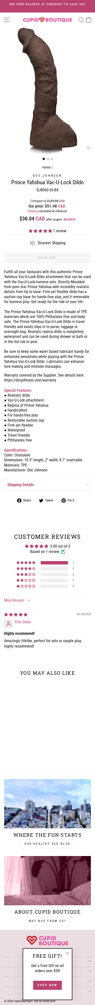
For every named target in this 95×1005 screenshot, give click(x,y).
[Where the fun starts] (47, 803)
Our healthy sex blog (47, 844)
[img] (16, 614)
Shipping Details (20, 484)
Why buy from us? (47, 921)
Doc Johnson (47, 175)
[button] (41, 231)
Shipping (33, 211)
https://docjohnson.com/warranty (30, 380)
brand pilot (49, 1001)
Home (46, 167)
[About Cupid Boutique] (47, 880)
